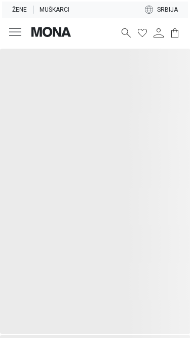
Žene (19, 9)
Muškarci (54, 9)
